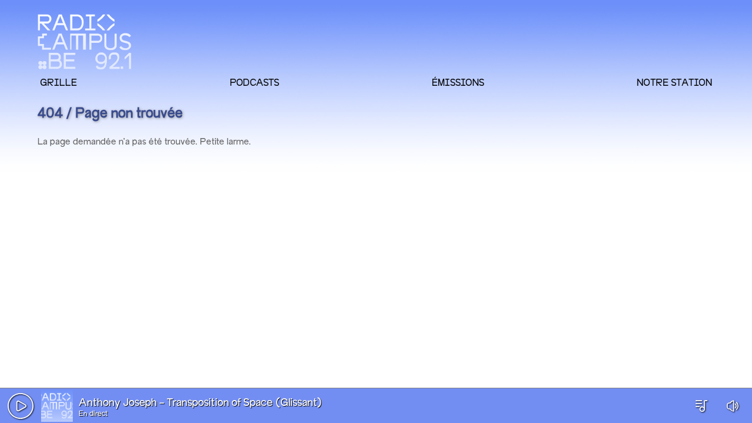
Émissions (458, 82)
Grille (58, 82)
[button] (20, 406)
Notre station (674, 82)
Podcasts (254, 82)
